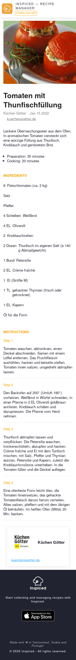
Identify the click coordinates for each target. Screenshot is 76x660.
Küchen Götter (14, 113)
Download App (26, 13)
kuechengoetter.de (21, 118)
